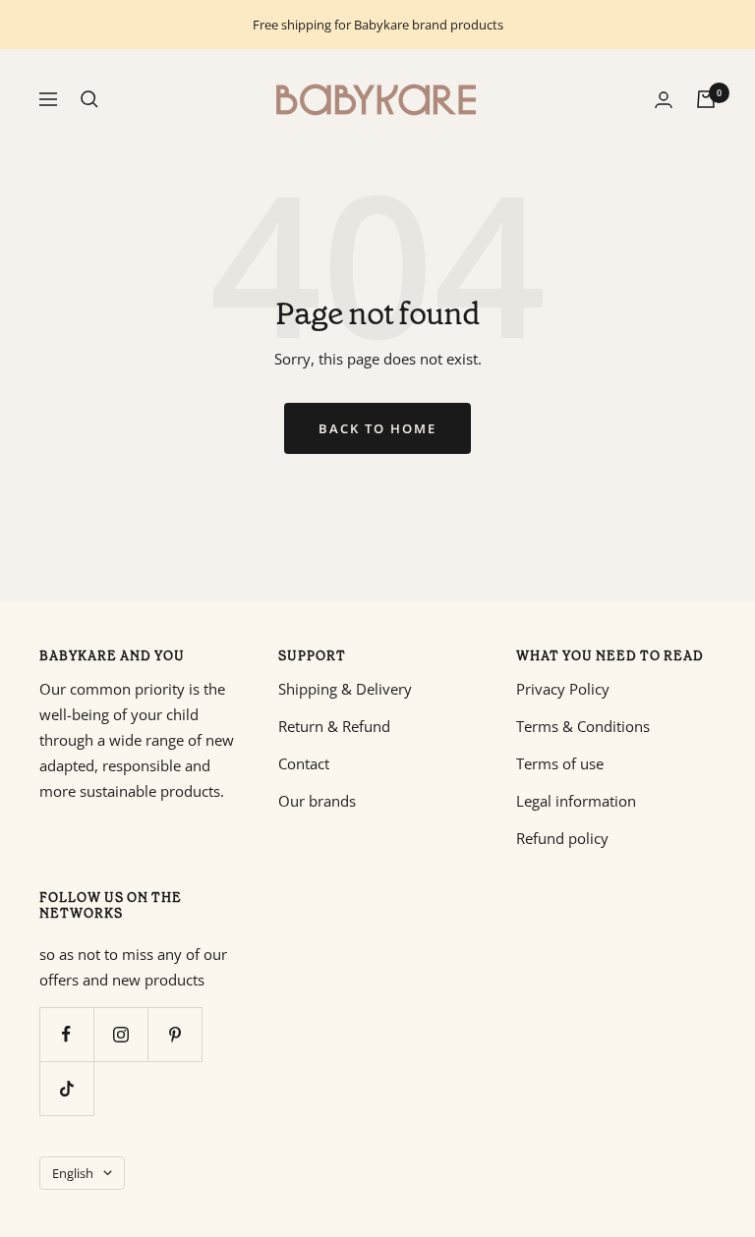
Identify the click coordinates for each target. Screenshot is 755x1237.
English (72, 1173)
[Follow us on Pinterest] (174, 1034)
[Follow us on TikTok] (66, 1088)
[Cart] (706, 99)
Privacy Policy (563, 689)
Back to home (377, 428)
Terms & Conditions (583, 726)
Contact (303, 763)
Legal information (576, 801)
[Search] (89, 99)
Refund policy (562, 838)
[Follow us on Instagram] (120, 1034)
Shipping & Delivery (345, 689)
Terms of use (560, 763)
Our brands (317, 801)
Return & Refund (334, 726)
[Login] (663, 99)
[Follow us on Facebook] (66, 1034)
